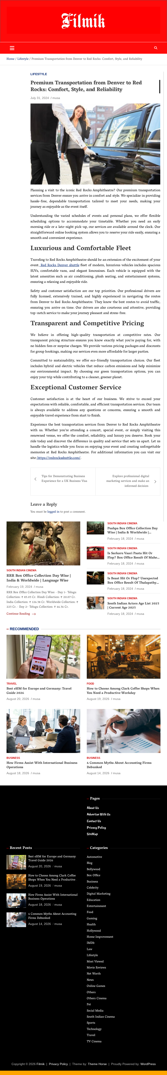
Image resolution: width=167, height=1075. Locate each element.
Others (91, 993)
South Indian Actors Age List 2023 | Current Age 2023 (133, 606)
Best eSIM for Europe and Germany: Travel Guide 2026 (39, 691)
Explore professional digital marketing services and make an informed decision (127, 481)
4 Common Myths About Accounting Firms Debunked (119, 765)
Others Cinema (97, 999)
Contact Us (94, 821)
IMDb (90, 943)
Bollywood (93, 870)
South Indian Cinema (22, 570)
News (90, 980)
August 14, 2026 (98, 773)
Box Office (93, 876)
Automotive (94, 857)
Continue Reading (19, 614)
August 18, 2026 (18, 773)
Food (90, 683)
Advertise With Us (98, 814)
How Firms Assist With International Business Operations (42, 765)
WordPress (148, 1064)
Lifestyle (38, 74)
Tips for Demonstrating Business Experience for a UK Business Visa (64, 479)
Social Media (95, 1011)
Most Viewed (95, 962)
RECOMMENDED (24, 629)
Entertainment (96, 906)
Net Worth (94, 974)
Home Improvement (100, 937)
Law (89, 949)
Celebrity (93, 888)
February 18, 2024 (120, 538)
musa (56, 98)
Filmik (41, 1064)
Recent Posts (21, 848)
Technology (94, 1029)
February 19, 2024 (19, 586)
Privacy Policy (96, 827)
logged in (53, 512)
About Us (93, 808)
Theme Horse (97, 1064)
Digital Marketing (98, 894)
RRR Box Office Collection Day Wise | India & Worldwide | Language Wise (39, 578)
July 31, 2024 (39, 98)
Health (91, 925)
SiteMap (92, 834)
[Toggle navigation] (12, 47)
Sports (91, 1023)
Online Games (96, 986)
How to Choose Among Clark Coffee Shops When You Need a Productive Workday (123, 691)
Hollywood (94, 931)
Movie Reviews (96, 968)
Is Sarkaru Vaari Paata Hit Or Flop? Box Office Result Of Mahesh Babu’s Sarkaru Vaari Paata (133, 557)
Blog (89, 863)
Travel (12, 683)
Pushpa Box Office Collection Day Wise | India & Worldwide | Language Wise (132, 533)
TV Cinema (94, 1042)
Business (13, 757)
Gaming (92, 919)
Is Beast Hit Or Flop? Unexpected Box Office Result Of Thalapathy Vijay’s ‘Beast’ (132, 583)
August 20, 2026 (18, 699)
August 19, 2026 (98, 699)
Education (93, 900)
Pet (89, 1005)
